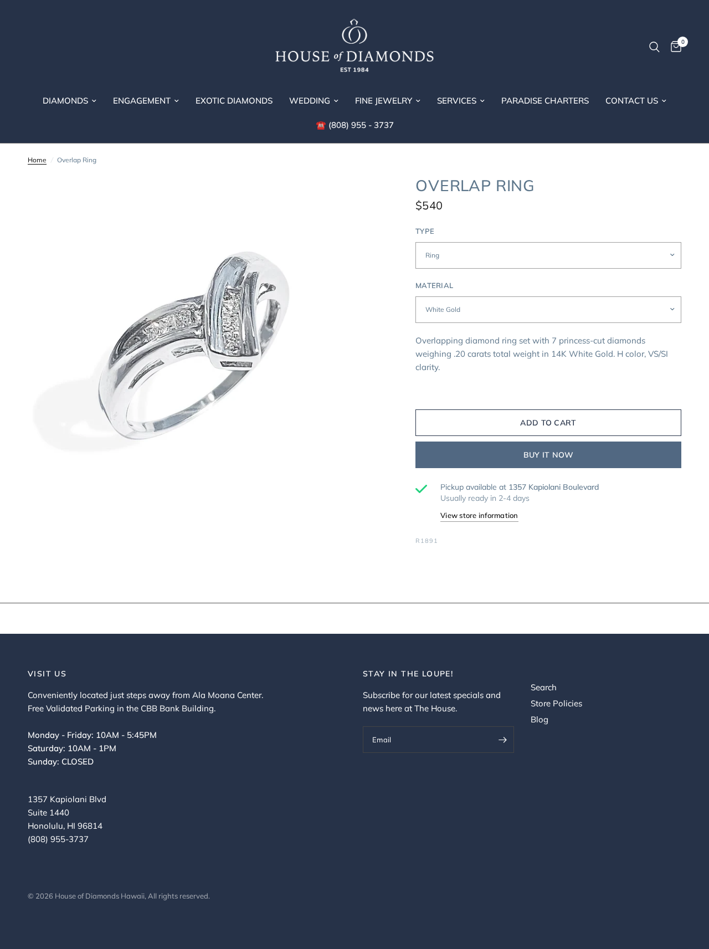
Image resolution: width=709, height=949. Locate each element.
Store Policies (556, 703)
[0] (673, 47)
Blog (539, 719)
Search (544, 687)
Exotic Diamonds (234, 100)
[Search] (654, 47)
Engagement (142, 100)
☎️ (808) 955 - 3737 (355, 125)
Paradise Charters (545, 100)
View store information (479, 515)
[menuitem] (69, 101)
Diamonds (65, 100)
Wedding (309, 100)
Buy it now (548, 455)
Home (37, 160)
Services (456, 100)
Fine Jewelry (383, 100)
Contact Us (631, 100)
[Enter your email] (503, 739)
